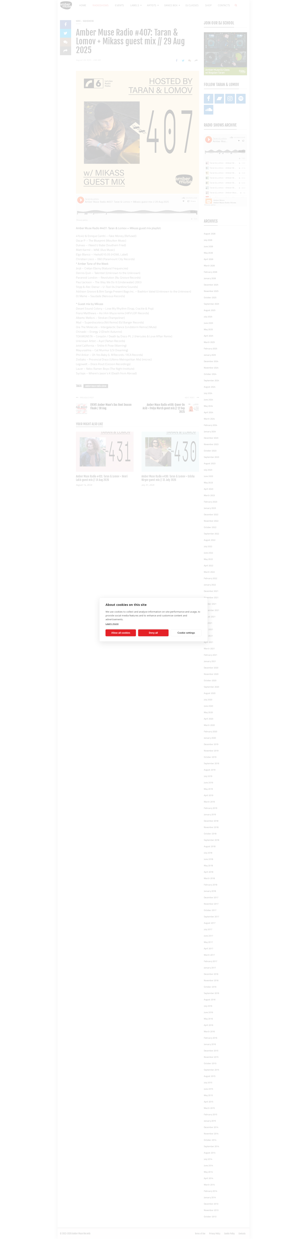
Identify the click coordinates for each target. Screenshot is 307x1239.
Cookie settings (186, 632)
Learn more (112, 623)
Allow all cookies (120, 632)
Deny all (153, 632)
